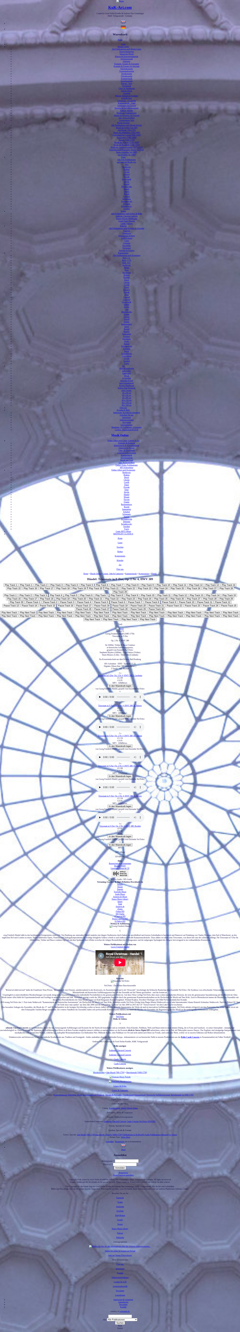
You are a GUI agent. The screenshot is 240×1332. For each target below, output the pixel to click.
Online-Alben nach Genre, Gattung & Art (123, 440)
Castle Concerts (126, 223)
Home (120, 40)
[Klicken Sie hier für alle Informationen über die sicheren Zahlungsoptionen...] (120, 1246)
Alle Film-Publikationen (126, 159)
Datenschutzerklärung (120, 1277)
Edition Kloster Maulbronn (126, 218)
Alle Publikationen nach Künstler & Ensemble (126, 228)
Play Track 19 (79, 588)
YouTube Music (120, 892)
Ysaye (126, 363)
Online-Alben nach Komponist (123, 470)
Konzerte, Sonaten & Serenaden (126, 64)
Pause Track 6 (118, 602)
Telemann (126, 204)
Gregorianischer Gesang (126, 105)
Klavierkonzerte (126, 69)
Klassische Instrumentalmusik (126, 56)
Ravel (126, 326)
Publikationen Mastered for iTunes (163, 1135)
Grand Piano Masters (126, 221)
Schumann (126, 199)
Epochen (120, 547)
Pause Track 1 (33, 602)
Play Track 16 (30, 588)
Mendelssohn (126, 186)
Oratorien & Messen (127, 448)
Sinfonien (126, 61)
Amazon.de (120, 906)
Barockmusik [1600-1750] (136, 1072)
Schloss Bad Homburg (126, 388)
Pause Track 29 (138, 609)
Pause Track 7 (135, 602)
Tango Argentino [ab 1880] (126, 152)
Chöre (126, 241)
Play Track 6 (102, 585)
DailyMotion (120, 1215)
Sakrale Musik (126, 91)
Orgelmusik (126, 86)
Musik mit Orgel (126, 460)
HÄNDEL (152, 1121)
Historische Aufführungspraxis (127, 108)
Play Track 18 (63, 588)
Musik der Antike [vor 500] (126, 128)
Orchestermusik (126, 59)
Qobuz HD (120, 911)
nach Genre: (126, 371)
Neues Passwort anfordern (123, 1175)
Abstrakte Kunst (126, 380)
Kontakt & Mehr (123, 410)
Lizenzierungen (126, 425)
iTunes (120, 909)
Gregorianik (126, 179)
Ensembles (126, 245)
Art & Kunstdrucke (126, 368)
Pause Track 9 (169, 602)
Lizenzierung (120, 1295)
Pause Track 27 (101, 609)
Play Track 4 (72, 585)
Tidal (120, 904)
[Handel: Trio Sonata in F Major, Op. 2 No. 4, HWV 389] (123, 1147)
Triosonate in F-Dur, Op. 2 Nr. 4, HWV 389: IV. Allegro (120, 766)
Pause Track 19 (120, 605)
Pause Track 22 (174, 605)
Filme (123, 157)
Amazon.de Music (120, 897)
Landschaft (126, 373)
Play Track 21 (112, 588)
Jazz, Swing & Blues (127, 118)
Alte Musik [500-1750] (127, 130)
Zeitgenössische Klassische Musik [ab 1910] (126, 150)
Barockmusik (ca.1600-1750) (182, 1095)
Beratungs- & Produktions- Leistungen (127, 427)
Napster (120, 889)
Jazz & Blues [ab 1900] (127, 155)
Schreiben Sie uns (127, 415)
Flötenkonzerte (126, 76)
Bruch (126, 280)
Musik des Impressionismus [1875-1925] (127, 147)
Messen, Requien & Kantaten (126, 96)
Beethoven (126, 167)
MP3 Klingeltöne (126, 467)
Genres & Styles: (120, 1086)
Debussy (126, 174)
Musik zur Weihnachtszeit (126, 113)
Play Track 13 (212, 585)
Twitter (120, 1202)
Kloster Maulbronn (126, 385)
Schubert (126, 196)
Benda (126, 268)
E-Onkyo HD (120, 921)
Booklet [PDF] (120, 866)
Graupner (126, 299)
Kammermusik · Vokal (126, 103)
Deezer (120, 887)
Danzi (126, 287)
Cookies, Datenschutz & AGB (126, 430)
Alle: (105, 1320)
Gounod (126, 297)
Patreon (120, 1233)
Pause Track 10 (186, 602)
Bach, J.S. (126, 258)
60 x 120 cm (126, 400)
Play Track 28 (226, 588)
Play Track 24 (161, 588)
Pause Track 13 (11, 605)
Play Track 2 (41, 585)
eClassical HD (120, 916)
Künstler (123, 226)
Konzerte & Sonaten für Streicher (126, 66)
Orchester (126, 243)
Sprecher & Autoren (126, 250)
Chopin (126, 172)
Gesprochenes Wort (126, 120)
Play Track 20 (95, 588)
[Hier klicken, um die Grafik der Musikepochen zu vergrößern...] (120, 1081)
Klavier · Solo (126, 83)
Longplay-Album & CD (120, 868)
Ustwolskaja (126, 356)
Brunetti (126, 277)
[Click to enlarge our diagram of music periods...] (120, 1077)
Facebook (120, 1198)
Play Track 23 (144, 588)
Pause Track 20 (138, 605)
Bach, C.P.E (126, 260)
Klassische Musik (127, 54)
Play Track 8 (132, 585)
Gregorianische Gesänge (126, 453)
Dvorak (126, 177)
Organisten (126, 233)
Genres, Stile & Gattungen (113, 574)
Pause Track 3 (67, 602)
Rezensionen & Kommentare (120, 863)
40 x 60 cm (126, 393)
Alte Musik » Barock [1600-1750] (108, 1135)
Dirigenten (126, 248)
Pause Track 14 (29, 605)
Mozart (126, 189)
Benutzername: (108, 1161)
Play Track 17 (46, 588)
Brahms (127, 169)
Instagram (120, 1206)
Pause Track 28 (120, 609)
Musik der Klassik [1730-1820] (126, 142)
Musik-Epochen (123, 123)
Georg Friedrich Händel (120, 947)
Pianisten (126, 231)
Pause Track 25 (228, 605)
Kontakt (120, 1273)
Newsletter (126, 422)
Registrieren (119, 1141)
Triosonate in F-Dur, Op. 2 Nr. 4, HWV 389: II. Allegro (120, 705)
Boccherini (126, 272)
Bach (126, 164)
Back (120, 1326)
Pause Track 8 (152, 602)
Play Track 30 (16, 602)
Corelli (126, 285)
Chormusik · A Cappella (126, 101)
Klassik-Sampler (126, 110)
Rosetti (126, 194)
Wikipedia (120, 1237)
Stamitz (126, 344)
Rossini (126, 331)
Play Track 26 (193, 588)
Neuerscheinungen (126, 51)
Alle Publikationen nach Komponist (126, 255)
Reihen (123, 211)
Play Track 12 (195, 585)
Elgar (127, 295)
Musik (126, 376)
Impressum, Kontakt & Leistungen (126, 412)
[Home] (120, 1)
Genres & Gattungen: (120, 1090)
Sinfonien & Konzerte (126, 443)
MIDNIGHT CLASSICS (123, 534)
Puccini (126, 317)
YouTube (120, 1211)
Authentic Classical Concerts (126, 216)
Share (123, 1149)
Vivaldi (126, 358)
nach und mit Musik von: (126, 162)
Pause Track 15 (47, 605)
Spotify (120, 884)
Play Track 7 (117, 585)
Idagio (120, 901)
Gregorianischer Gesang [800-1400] (126, 135)
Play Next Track (9, 612)
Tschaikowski (126, 353)
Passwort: (107, 1164)
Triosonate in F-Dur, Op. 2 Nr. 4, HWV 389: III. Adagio (120, 736)
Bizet (126, 270)
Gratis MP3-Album (123, 531)
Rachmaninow (126, 324)
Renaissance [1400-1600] (126, 137)
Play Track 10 (163, 585)
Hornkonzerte (126, 74)
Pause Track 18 (101, 605)
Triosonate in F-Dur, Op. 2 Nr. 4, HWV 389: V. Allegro (120, 796)
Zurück (120, 1328)
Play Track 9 (148, 585)
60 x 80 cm (126, 398)
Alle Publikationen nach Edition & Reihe (126, 214)
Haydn (126, 182)
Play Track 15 (14, 588)
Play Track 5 (87, 585)
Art (123, 366)
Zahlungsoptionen (127, 420)
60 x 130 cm (126, 403)
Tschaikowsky (126, 206)
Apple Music (120, 894)
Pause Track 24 (210, 605)
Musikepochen (98, 1072)
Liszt (126, 309)
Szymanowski (126, 201)
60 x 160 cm (126, 405)
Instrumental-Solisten (126, 236)
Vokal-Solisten (126, 238)
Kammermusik (126, 78)
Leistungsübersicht (120, 1286)
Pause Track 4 (84, 602)
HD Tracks (120, 914)
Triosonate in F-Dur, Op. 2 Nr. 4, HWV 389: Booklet (120, 826)
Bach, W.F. (126, 263)
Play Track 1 (11, 585)
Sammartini (126, 334)
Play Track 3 (56, 585)
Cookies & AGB (120, 1282)
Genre (120, 543)
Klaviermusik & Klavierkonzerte (126, 445)
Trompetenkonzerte (126, 71)
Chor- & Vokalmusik (127, 88)
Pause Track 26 (83, 609)
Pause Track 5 (101, 602)
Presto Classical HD (120, 919)
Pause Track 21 (156, 605)
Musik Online (120, 435)
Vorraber (126, 209)
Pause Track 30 (156, 609)
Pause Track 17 (83, 605)
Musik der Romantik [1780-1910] (126, 145)
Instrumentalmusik (89, 1095)
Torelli (126, 351)
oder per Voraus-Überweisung (120, 1255)
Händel (126, 184)
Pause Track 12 (222, 602)
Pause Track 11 (204, 602)
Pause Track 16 (65, 605)
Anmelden (110, 1141)
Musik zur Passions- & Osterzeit (126, 115)
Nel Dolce (120, 1016)
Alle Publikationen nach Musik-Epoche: (126, 125)
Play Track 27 (209, 588)
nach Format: (126, 390)
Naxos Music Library (120, 899)
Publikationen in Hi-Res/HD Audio (136, 1135)
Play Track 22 (128, 588)
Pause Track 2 (50, 602)
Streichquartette (127, 81)
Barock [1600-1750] (127, 140)
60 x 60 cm (126, 395)
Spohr (126, 341)
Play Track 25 (177, 588)
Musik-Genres (123, 47)
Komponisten (123, 253)
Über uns (123, 408)
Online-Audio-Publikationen (127, 465)
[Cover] (120, 629)
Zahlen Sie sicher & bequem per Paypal (120, 1251)
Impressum (126, 417)
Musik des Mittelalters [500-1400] (126, 132)
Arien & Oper (126, 98)
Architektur (126, 378)
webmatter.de (125, 1311)
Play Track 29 (120, 592)
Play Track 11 (179, 585)
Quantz (126, 191)
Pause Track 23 (192, 605)
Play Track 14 (228, 585)
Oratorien (126, 93)
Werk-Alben (125, 1137)
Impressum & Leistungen (123, 1299)
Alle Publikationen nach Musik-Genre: (127, 49)
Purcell (126, 319)
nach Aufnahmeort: (126, 383)
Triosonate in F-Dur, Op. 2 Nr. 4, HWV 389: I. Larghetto (120, 675)
